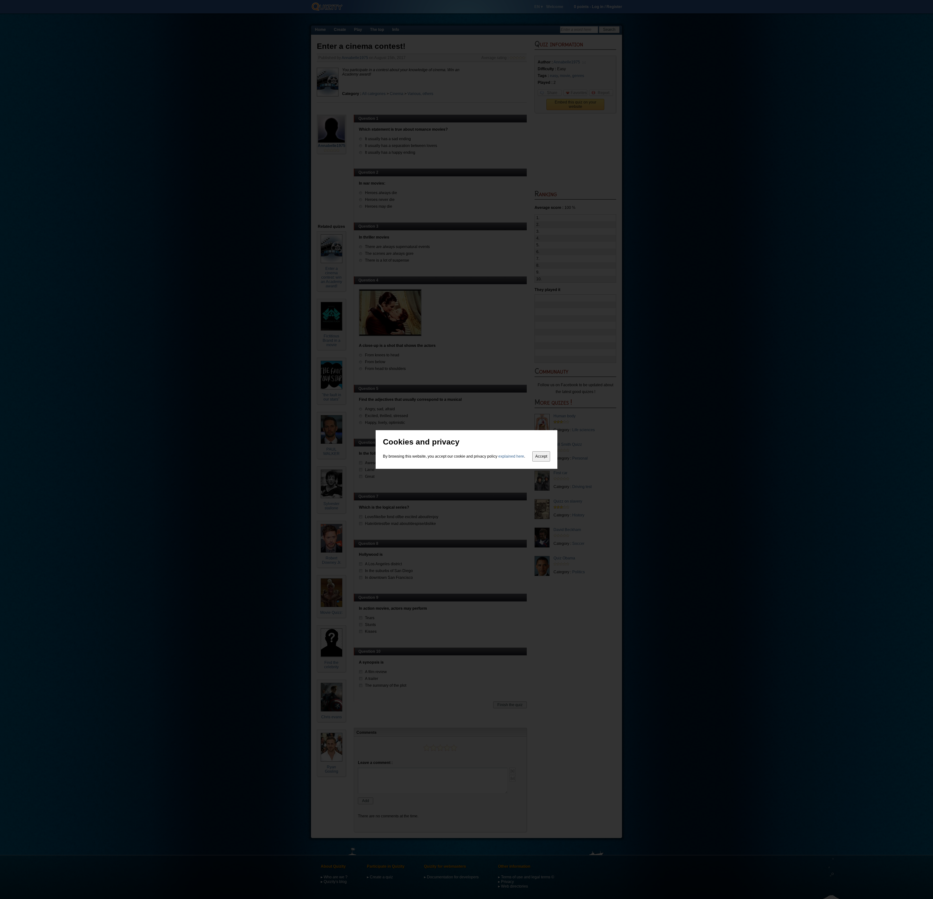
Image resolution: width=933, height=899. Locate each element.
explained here (511, 456)
